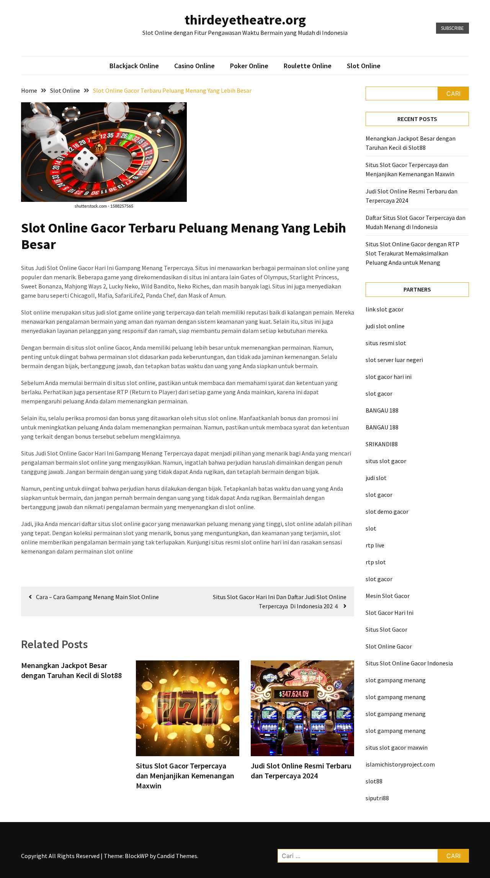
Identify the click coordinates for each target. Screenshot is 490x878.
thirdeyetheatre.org (245, 19)
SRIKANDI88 (382, 444)
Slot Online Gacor (389, 646)
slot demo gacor (387, 511)
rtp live (375, 545)
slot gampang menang (396, 680)
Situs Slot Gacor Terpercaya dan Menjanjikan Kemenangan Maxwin (185, 775)
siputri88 (377, 798)
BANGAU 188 (382, 410)
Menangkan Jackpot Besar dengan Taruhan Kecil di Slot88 (71, 670)
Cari (453, 93)
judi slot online (385, 326)
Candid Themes (177, 856)
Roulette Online (308, 65)
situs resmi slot (386, 343)
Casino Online (194, 65)
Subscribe (452, 28)
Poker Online (249, 65)
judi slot (376, 478)
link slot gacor (384, 309)
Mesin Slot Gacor (388, 596)
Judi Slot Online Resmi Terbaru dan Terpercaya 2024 (301, 770)
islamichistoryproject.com (400, 764)
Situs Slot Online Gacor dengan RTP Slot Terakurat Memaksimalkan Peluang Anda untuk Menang (412, 253)
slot (371, 528)
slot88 (374, 781)
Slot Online (364, 65)
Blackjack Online (134, 65)
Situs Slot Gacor (386, 629)
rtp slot (376, 562)
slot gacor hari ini (389, 376)
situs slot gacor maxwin (397, 747)
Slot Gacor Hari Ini (389, 612)
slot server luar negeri (394, 360)
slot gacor (379, 393)
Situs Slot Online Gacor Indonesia (409, 663)
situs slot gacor (386, 461)
